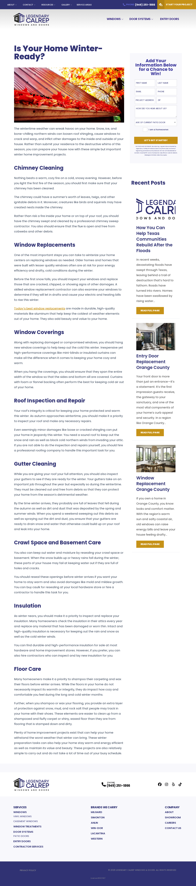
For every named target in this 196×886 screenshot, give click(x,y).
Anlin (94, 823)
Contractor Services (28, 846)
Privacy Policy (28, 870)
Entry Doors (169, 19)
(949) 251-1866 (118, 785)
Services (20, 807)
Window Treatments (27, 826)
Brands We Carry (104, 807)
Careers (170, 823)
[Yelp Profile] (173, 784)
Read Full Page (150, 310)
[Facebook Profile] (159, 784)
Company (172, 807)
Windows (114, 19)
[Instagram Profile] (166, 784)
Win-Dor (97, 828)
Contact (28, 4)
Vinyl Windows (22, 816)
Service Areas (84, 4)
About (10, 4)
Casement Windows (25, 821)
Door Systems (140, 19)
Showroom (173, 817)
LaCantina (98, 833)
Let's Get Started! (156, 140)
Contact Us (173, 828)
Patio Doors (21, 836)
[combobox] (145, 100)
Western (96, 838)
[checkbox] (145, 129)
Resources (47, 4)
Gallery (65, 4)
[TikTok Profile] (180, 784)
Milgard (96, 812)
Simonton (97, 817)
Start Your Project (179, 4)
